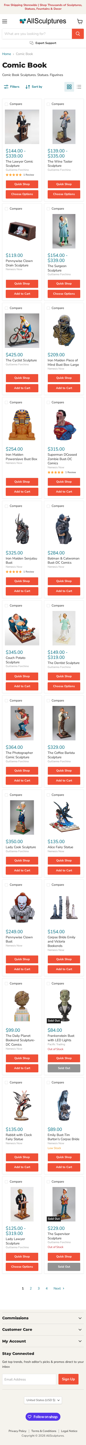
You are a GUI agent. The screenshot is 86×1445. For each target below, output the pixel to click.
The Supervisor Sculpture (59, 1236)
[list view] (79, 87)
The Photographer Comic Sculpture (19, 755)
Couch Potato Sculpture (15, 660)
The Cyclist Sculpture (21, 360)
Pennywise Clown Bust (19, 939)
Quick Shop (22, 184)
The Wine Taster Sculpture (60, 163)
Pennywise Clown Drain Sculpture (19, 263)
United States (40, 1400)
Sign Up (68, 1379)
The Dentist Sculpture (64, 663)
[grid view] (69, 87)
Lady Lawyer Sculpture (15, 1241)
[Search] (78, 34)
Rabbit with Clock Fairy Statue (19, 1137)
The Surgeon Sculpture (57, 268)
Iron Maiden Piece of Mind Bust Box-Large (63, 362)
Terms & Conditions (43, 1431)
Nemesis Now (14, 269)
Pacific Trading (56, 1044)
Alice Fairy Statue (60, 847)
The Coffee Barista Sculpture (61, 755)
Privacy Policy (17, 1431)
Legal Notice (69, 1431)
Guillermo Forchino (17, 170)
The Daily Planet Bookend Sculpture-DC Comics (20, 1040)
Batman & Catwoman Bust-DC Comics (64, 560)
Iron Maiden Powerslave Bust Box (21, 456)
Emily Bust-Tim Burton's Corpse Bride (63, 1137)
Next (58, 1288)
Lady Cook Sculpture (21, 847)
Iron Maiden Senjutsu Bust (21, 560)
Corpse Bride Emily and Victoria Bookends (61, 941)
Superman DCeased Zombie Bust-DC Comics (62, 458)
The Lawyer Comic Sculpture (19, 163)
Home (6, 54)
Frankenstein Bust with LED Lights (61, 1037)
